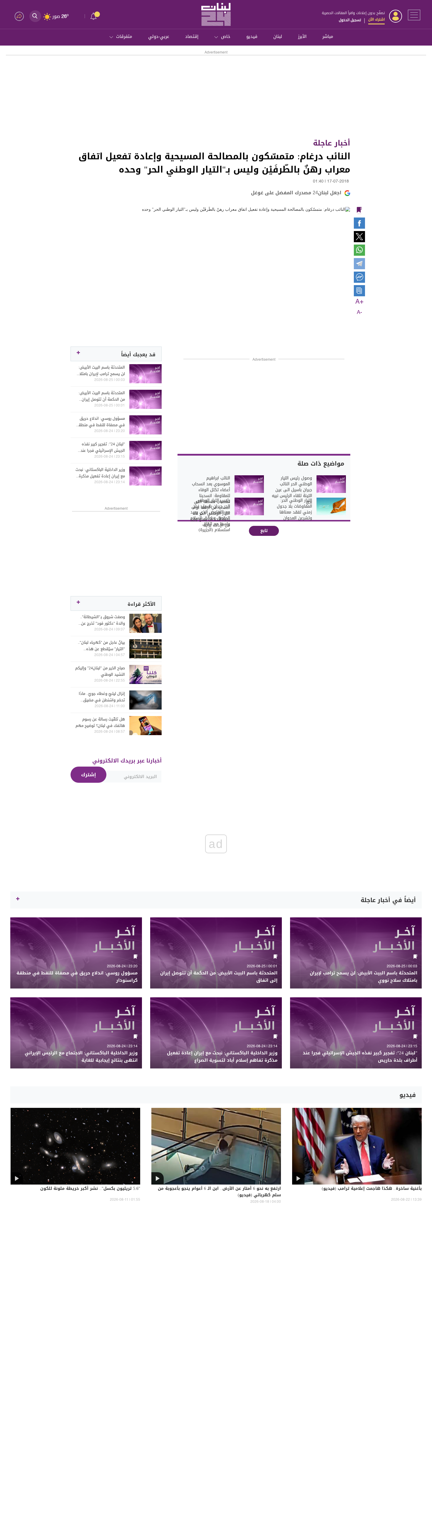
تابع (264, 531)
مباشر (327, 36)
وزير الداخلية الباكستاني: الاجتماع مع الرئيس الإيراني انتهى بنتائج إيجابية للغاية (81, 1056)
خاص (225, 36)
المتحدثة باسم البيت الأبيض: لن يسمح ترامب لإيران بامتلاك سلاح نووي (100, 370)
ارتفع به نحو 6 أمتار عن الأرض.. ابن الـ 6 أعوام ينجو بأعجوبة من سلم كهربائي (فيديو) (219, 1192)
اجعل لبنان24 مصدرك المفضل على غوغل (296, 192)
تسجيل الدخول (350, 20)
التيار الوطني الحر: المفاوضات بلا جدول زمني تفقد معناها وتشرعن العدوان (294, 509)
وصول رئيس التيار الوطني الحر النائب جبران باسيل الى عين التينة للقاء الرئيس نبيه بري (292, 490)
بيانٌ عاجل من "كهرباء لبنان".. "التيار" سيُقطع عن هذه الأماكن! (101, 645)
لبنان (277, 36)
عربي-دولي (158, 36)
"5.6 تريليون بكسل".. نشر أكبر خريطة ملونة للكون (90, 1188)
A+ (359, 302)
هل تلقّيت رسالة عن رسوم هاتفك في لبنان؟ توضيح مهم (100, 722)
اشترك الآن (376, 19)
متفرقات (124, 36)
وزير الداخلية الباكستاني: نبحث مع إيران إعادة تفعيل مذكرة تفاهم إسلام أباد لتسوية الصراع (100, 472)
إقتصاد (191, 36)
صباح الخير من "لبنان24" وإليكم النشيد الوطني (100, 671)
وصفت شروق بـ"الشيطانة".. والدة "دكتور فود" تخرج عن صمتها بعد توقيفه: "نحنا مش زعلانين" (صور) (100, 620)
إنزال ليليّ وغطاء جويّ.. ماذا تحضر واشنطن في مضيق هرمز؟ (102, 696)
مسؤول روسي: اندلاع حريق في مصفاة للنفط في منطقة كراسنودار (100, 421)
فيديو (251, 36)
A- (359, 312)
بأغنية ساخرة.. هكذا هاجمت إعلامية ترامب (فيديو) (372, 1188)
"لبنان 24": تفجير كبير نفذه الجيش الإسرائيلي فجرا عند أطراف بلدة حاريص (103, 447)
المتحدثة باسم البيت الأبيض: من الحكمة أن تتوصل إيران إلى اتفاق (101, 396)
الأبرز (302, 36)
